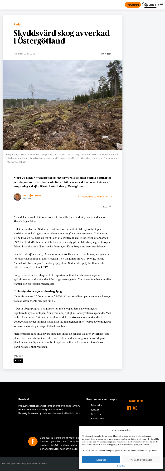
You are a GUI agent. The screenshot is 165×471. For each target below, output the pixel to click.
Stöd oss (96, 414)
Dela (105, 207)
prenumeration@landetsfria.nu (64, 406)
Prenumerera (133, 4)
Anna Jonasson (32, 195)
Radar (18, 24)
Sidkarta (43, 463)
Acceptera (101, 459)
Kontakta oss (98, 418)
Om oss (95, 410)
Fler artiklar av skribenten (95, 196)
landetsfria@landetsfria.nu (48, 409)
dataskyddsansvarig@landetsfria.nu (62, 413)
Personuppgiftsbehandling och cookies (19, 463)
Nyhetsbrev (136, 400)
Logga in (152, 4)
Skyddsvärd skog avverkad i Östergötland (62, 37)
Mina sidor (96, 405)
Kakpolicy (121, 466)
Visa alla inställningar (141, 459)
